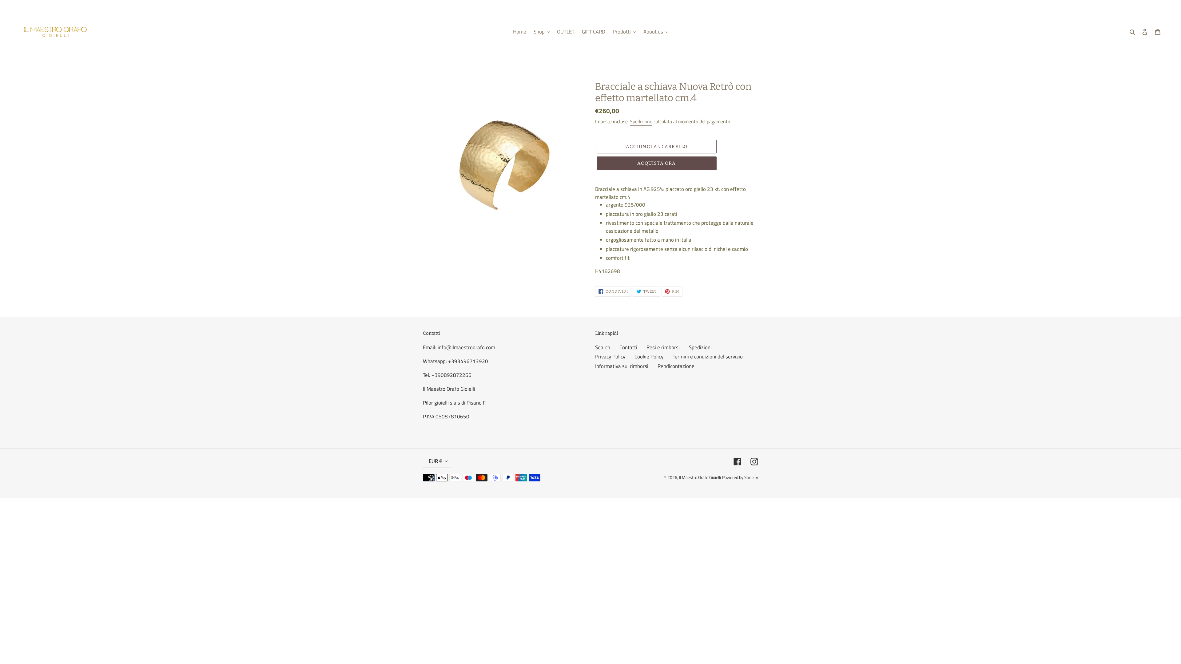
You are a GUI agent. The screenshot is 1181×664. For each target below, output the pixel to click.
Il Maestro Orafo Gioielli (700, 477)
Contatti (628, 347)
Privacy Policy (610, 357)
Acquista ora (656, 163)
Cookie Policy (648, 357)
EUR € (435, 461)
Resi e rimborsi (663, 347)
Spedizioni (700, 347)
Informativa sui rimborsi (621, 366)
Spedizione (641, 121)
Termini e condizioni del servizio (708, 357)
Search (602, 347)
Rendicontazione (676, 366)
